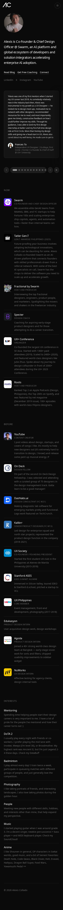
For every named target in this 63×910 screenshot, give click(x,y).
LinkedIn (8, 79)
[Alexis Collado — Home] (7, 5)
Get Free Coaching (27, 72)
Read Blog (9, 72)
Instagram (25, 79)
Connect (44, 72)
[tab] (15, 170)
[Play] (56, 170)
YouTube (38, 79)
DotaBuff (34, 752)
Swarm (23, 47)
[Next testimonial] (50, 170)
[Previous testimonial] (6, 170)
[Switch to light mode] (57, 5)
